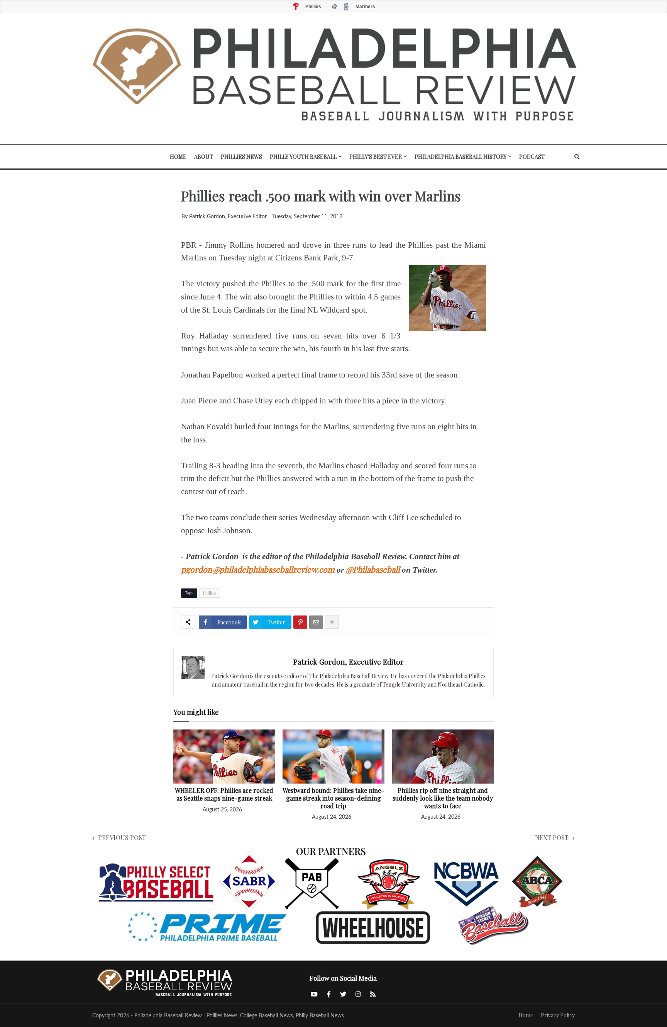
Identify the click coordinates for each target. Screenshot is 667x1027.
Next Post (552, 837)
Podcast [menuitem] (532, 156)
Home (525, 1015)
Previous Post (122, 837)
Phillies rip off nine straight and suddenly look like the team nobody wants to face (443, 798)
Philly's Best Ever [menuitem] (375, 156)
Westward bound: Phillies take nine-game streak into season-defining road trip (333, 798)
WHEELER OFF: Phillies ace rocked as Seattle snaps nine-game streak (224, 794)
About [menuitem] (203, 156)
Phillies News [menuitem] (241, 156)
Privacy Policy (558, 1015)
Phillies (209, 593)
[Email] (316, 622)
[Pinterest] (300, 622)
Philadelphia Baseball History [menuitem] (460, 156)
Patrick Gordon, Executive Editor (348, 661)
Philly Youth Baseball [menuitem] (303, 156)
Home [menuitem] (178, 156)
